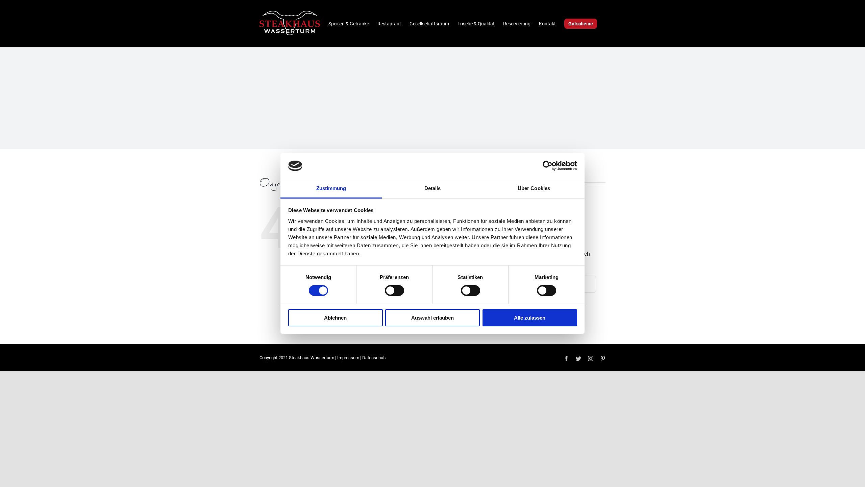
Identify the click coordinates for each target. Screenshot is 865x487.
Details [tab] (432, 188)
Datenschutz (374, 357)
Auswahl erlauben (432, 318)
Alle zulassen (529, 318)
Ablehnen (335, 318)
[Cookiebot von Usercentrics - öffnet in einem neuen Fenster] (547, 166)
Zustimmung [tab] (331, 188)
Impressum (348, 357)
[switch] (394, 290)
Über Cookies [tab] (534, 188)
